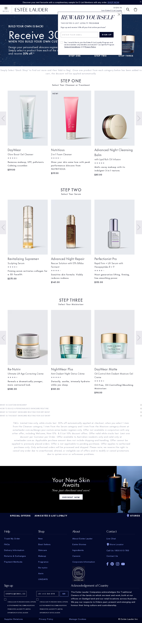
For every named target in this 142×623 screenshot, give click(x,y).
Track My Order (12, 538)
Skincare (42, 550)
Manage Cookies (77, 619)
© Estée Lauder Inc (128, 619)
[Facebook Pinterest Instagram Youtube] (120, 563)
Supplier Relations (13, 619)
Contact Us (112, 556)
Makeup (42, 556)
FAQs (7, 544)
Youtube (123, 564)
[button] (71, 405)
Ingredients (78, 550)
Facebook (107, 564)
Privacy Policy (90, 47)
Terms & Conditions (72, 47)
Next (139, 118)
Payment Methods (13, 561)
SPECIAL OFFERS (20, 515)
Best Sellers (44, 544)
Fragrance (43, 561)
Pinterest (112, 564)
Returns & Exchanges (15, 556)
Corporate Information (83, 561)
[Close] (119, 14)
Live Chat (111, 538)
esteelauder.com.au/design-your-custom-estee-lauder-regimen (45, 429)
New (40, 538)
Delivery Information (14, 550)
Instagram (117, 564)
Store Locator (117, 544)
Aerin (41, 573)
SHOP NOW (113, 2)
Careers (76, 556)
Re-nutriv (43, 567)
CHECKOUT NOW (71, 497)
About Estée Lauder (82, 538)
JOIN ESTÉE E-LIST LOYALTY (51, 515)
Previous (3, 118)
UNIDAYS (43, 579)
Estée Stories (79, 544)
